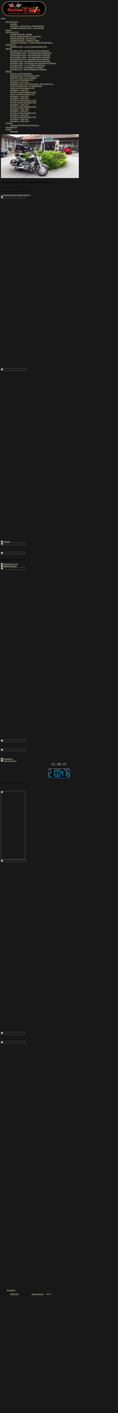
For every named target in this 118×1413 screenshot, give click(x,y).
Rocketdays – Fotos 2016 (19, 115)
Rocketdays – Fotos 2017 (19, 111)
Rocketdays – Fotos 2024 (19, 82)
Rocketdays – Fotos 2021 (19, 98)
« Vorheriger (8, 195)
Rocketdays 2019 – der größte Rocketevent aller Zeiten (30, 61)
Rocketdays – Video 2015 (19, 121)
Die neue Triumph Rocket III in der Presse (25, 36)
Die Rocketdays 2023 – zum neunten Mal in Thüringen (30, 57)
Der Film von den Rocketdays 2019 (23, 102)
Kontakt (8, 129)
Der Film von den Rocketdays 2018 (23, 107)
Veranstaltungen (11, 127)
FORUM (9, 123)
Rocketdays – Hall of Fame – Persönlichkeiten (27, 26)
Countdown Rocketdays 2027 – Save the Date (27, 28)
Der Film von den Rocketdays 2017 (23, 113)
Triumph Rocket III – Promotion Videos (24, 40)
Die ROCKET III (12, 32)
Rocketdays (11, 1290)
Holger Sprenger (37, 1294)
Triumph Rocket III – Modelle (21, 34)
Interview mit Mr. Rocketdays (21, 74)
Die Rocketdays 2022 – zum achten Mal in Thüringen (29, 59)
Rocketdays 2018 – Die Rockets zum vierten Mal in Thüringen (33, 63)
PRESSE (9, 49)
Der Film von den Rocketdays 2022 (23, 92)
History (8, 30)
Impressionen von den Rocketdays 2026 (24, 76)
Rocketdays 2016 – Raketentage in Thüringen (27, 67)
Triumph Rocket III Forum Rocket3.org (24, 125)
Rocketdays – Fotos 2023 (19, 90)
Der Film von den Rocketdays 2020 (23, 100)
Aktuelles (13, 24)
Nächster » (24, 195)
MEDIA (9, 71)
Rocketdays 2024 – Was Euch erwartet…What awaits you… (32, 84)
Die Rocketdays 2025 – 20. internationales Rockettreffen (30, 53)
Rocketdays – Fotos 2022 (19, 96)
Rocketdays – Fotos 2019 (19, 105)
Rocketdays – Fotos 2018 (19, 109)
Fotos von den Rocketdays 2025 (22, 80)
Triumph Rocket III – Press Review (23, 38)
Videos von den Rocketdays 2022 (22, 94)
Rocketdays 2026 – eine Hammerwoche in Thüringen (29, 51)
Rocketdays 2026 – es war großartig (23, 78)
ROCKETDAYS (12, 22)
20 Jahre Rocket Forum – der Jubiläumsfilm (26, 86)
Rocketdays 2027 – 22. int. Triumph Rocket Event (28, 47)
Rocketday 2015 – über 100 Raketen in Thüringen (28, 69)
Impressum (14, 131)
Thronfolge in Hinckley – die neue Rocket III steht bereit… (31, 43)
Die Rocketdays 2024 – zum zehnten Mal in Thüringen (30, 55)
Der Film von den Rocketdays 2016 (23, 117)
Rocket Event (10, 45)
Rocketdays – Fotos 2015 (19, 119)
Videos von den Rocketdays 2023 (22, 88)
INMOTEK (14, 1294)
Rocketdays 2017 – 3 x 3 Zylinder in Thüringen (27, 65)
